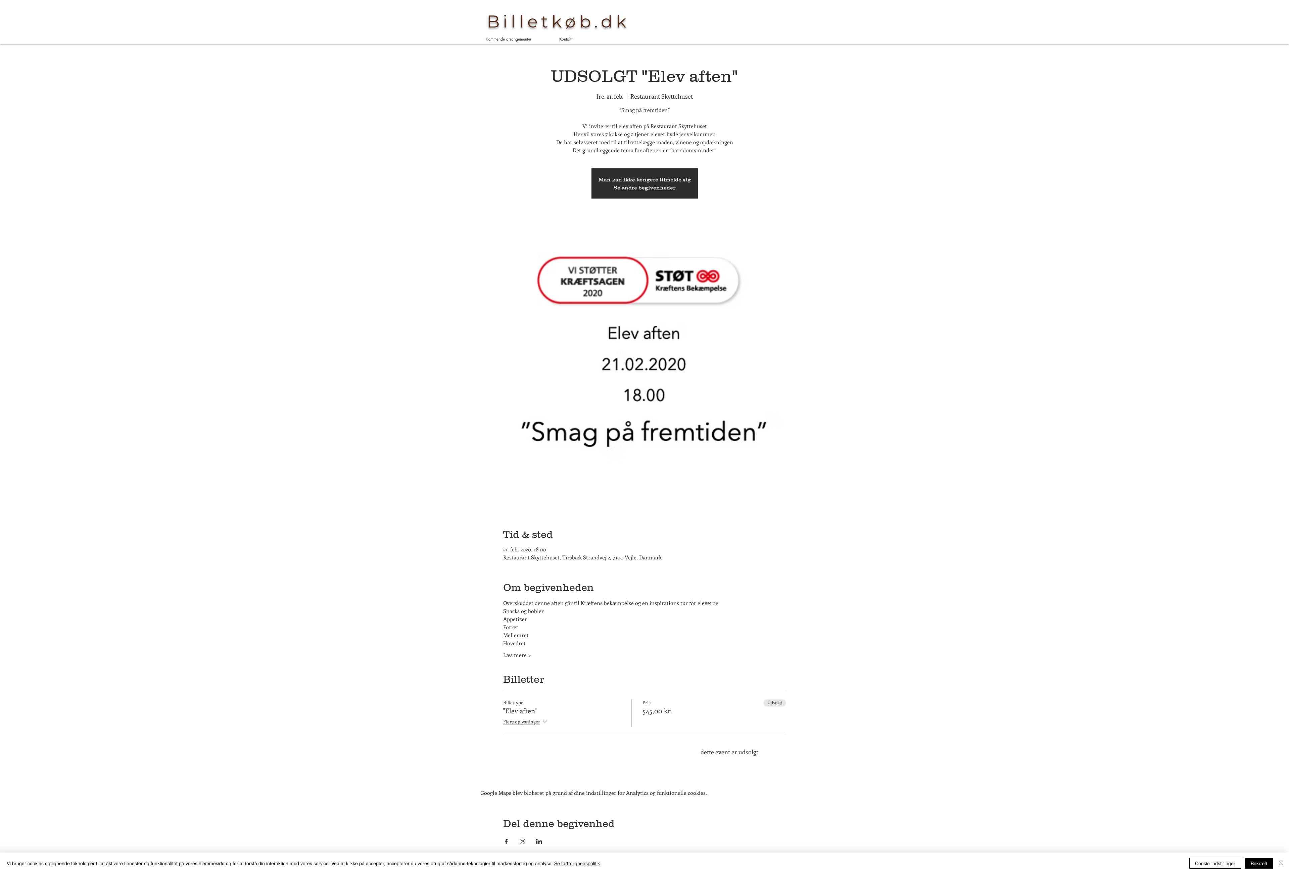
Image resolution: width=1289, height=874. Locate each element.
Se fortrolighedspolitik (577, 863)
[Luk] (1281, 863)
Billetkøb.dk (558, 21)
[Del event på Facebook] (506, 841)
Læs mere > (517, 654)
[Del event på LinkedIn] (539, 841)
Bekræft (1259, 863)
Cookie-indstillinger (1215, 863)
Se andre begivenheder (644, 187)
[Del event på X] (523, 841)
